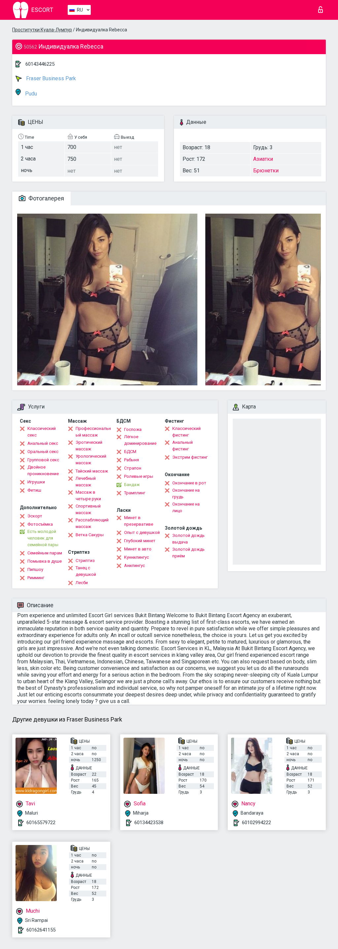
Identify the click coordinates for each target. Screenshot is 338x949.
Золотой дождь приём (188, 552)
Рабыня (131, 459)
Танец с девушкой (86, 571)
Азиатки (263, 159)
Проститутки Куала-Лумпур (42, 29)
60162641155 (40, 930)
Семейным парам (44, 552)
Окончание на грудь (186, 493)
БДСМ (130, 451)
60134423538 (148, 823)
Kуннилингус (136, 557)
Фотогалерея (45, 198)
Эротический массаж (89, 445)
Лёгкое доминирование (140, 440)
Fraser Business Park (50, 78)
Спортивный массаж (88, 509)
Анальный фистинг (182, 445)
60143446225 (39, 64)
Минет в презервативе (138, 521)
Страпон (132, 468)
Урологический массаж (91, 459)
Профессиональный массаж (93, 432)
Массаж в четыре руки (88, 495)
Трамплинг (134, 492)
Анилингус (134, 565)
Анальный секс (42, 443)
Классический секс (41, 432)
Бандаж (132, 484)
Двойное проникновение (43, 470)
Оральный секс (42, 451)
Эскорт (34, 515)
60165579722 (40, 823)
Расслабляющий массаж (92, 523)
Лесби (82, 582)
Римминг (35, 577)
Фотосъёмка (40, 524)
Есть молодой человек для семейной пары (42, 538)
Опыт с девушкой (142, 532)
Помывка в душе (44, 561)
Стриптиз (85, 560)
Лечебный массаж (86, 481)
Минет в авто (138, 548)
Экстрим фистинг (190, 457)
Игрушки (36, 481)
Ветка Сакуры (90, 534)
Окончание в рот (189, 482)
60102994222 (256, 823)
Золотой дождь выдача (188, 539)
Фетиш (34, 490)
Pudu (30, 93)
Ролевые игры (138, 476)
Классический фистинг (186, 432)
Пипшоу (35, 569)
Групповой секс (43, 459)
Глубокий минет (139, 540)
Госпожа (133, 429)
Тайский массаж (92, 471)
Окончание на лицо (186, 507)
